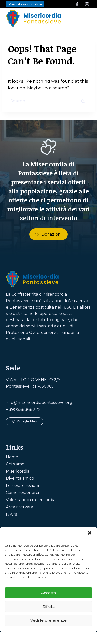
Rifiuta (49, 606)
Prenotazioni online (25, 4)
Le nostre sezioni (22, 485)
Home (12, 457)
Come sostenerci (22, 492)
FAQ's (11, 514)
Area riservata (19, 507)
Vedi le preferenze (48, 620)
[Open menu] (85, 18)
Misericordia (17, 471)
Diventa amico (20, 478)
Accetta (48, 592)
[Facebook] (77, 4)
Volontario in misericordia (30, 499)
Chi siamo (15, 464)
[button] (89, 532)
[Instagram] (87, 4)
